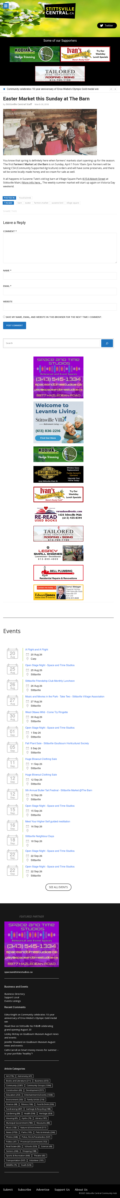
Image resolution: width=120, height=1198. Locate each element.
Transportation (15, 1160)
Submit (8, 1189)
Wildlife (11, 1165)
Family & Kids (35, 1099)
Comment (10, 231)
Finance (11, 1104)
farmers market (41, 203)
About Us (81, 1189)
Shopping (29, 1151)
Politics (11, 1141)
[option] (62, 89)
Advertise (42, 1189)
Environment (14, 1099)
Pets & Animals (45, 1132)
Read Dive (9, 1025)
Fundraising (14, 1108)
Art (10, 1076)
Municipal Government (19, 1122)
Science (46, 1146)
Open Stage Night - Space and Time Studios (50, 665)
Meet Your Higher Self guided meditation (47, 821)
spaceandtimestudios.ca (18, 971)
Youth (26, 1165)
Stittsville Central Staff (19, 104)
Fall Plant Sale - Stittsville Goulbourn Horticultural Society (57, 743)
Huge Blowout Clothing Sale (41, 759)
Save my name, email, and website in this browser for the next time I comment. (54, 317)
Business (41, 1080)
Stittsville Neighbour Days (39, 836)
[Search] (107, 343)
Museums (43, 1122)
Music (11, 1127)
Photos (12, 1137)
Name (7, 270)
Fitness (27, 1104)
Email (7, 286)
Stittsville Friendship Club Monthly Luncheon (50, 681)
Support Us (62, 1189)
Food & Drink (25, 198)
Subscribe (24, 1189)
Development (35, 1090)
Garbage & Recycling (38, 1108)
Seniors (12, 1151)
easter (28, 203)
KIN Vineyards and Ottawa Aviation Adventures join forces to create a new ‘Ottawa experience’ (58, 89)
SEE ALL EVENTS (58, 887)
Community (14, 1085)
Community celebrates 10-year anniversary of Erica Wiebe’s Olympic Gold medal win (30, 1018)
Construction (14, 1090)
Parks (26, 1132)
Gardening (13, 1113)
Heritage (45, 1113)
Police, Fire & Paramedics (36, 1137)
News (11, 1132)
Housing (12, 1118)
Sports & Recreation (18, 1155)
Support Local (11, 997)
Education (13, 1094)
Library (41, 1118)
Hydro (26, 1118)
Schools (31, 1146)
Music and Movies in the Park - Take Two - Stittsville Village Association (64, 696)
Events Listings (12, 1000)
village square (73, 203)
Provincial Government (33, 1141)
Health (29, 1113)
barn (20, 203)
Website (7, 301)
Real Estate (13, 1146)
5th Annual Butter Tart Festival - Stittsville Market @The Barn (58, 790)
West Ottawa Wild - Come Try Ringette (46, 712)
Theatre (39, 1155)
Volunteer (36, 1160)
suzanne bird (57, 203)
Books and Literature (18, 1080)
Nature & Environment (33, 1127)
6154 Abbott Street (94, 179)
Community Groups (39, 1085)
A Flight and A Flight (36, 649)
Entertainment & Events (38, 1094)
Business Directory (14, 993)
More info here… (32, 182)
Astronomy (25, 1076)
